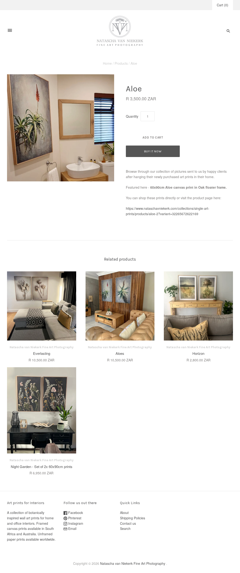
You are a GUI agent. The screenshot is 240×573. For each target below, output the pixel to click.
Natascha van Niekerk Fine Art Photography (42, 347)
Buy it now (153, 151)
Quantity (132, 116)
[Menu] (10, 30)
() (222, 5)
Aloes (120, 353)
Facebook (75, 512)
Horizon (198, 353)
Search (125, 528)
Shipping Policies (132, 518)
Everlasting (41, 353)
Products (121, 63)
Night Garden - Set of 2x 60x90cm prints (41, 466)
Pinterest (74, 518)
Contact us (128, 523)
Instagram (75, 523)
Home (107, 63)
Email (71, 528)
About (124, 512)
